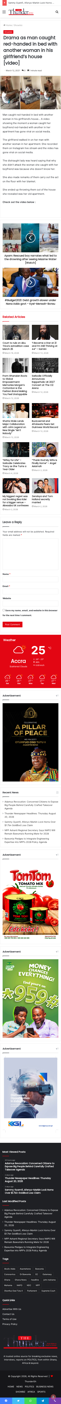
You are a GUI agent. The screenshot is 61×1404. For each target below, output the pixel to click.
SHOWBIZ (20, 1391)
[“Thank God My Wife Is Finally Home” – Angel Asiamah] (45, 449)
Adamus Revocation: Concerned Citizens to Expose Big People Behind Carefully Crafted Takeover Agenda (31, 805)
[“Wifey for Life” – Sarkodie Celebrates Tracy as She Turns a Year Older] (16, 449)
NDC (29, 1285)
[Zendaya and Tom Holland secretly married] (45, 485)
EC (36, 1274)
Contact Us (8, 1314)
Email (6, 586)
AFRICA (31, 1391)
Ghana (7, 1280)
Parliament (32, 1291)
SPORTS (41, 1391)
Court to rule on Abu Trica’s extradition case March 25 (16, 346)
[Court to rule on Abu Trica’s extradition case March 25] (16, 332)
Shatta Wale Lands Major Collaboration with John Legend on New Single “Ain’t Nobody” (14, 427)
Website (7, 598)
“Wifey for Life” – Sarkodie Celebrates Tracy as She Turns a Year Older (14, 464)
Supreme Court (48, 1291)
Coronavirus (9, 1274)
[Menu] (4, 13)
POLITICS (29, 1386)
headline (35, 1280)
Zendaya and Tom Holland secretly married (42, 499)
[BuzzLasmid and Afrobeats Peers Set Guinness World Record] (45, 410)
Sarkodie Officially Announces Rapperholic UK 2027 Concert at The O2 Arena (43, 382)
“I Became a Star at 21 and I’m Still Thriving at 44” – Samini (44, 346)
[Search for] (57, 13)
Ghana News (21, 1280)
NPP (38, 1285)
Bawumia (39, 1269)
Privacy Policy (9, 1324)
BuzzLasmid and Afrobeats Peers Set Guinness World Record (45, 424)
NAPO (19, 1285)
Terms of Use (9, 1319)
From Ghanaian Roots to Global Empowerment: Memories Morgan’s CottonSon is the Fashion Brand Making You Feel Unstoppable (15, 385)
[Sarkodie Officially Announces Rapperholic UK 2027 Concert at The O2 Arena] (45, 365)
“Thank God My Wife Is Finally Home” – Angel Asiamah (44, 463)
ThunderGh (30, 1381)
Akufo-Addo (9, 1269)
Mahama (8, 1285)
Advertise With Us (11, 1309)
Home (8, 25)
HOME (11, 1386)
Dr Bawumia (25, 1274)
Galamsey (47, 1274)
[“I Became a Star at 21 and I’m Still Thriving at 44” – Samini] (45, 332)
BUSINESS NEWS (44, 1386)
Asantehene (25, 1269)
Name (6, 574)
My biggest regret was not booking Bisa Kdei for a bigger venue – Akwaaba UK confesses (16, 501)
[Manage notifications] (53, 1396)
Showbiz (18, 25)
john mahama (49, 1280)
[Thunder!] (21, 11)
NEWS (19, 1386)
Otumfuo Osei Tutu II (13, 1291)
